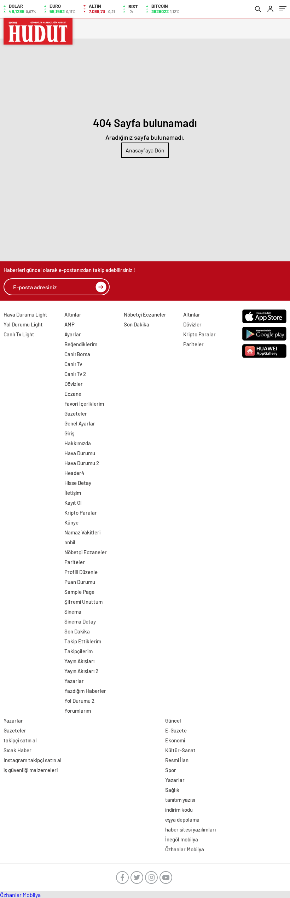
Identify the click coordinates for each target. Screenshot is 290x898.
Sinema (72, 611)
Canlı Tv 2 (75, 374)
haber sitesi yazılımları (190, 829)
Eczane (72, 393)
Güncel (173, 720)
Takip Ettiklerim (82, 641)
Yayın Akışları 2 (81, 671)
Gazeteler (75, 413)
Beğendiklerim (80, 344)
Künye (71, 522)
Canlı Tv (73, 364)
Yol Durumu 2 (79, 700)
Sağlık (172, 790)
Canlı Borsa (77, 354)
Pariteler (74, 562)
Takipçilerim (78, 651)
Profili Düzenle (81, 572)
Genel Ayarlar (79, 423)
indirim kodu (179, 809)
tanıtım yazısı (180, 799)
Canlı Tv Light (19, 334)
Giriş (69, 433)
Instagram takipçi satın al (33, 760)
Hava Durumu (79, 453)
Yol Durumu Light (23, 324)
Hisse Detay (77, 483)
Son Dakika (77, 631)
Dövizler (73, 384)
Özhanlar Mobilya (184, 849)
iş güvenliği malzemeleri (31, 770)
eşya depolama (182, 819)
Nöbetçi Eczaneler (85, 552)
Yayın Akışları (79, 661)
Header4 (74, 473)
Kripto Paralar (80, 512)
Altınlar (72, 314)
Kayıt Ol (73, 502)
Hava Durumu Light (25, 314)
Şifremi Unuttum (83, 601)
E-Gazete (176, 730)
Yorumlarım (77, 710)
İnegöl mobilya (181, 839)
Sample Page (79, 592)
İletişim (72, 492)
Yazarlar (74, 681)
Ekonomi (175, 740)
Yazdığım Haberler (85, 691)
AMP (69, 324)
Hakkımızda (77, 443)
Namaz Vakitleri (82, 532)
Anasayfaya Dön (145, 150)
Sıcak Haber (17, 750)
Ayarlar (72, 334)
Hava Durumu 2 (81, 463)
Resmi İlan (176, 760)
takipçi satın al (20, 740)
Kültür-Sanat (180, 750)
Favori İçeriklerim (84, 403)
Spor (170, 770)
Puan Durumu (79, 582)
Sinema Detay (80, 621)
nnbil (69, 542)
